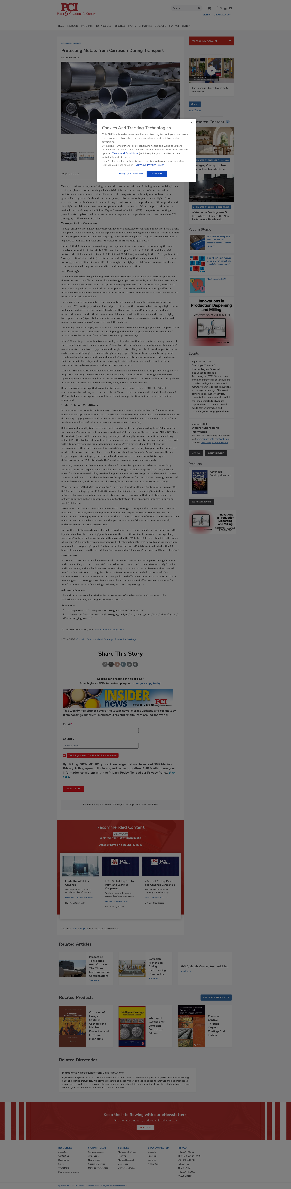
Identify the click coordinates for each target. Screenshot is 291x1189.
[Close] (191, 122)
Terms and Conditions (125, 153)
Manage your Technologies (131, 173)
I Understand (156, 173)
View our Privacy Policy (149, 165)
